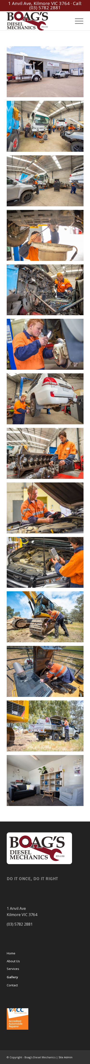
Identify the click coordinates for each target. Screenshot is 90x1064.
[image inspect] (47, 291)
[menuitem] (76, 20)
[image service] (47, 237)
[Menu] (76, 20)
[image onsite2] (47, 673)
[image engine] (47, 455)
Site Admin (65, 1057)
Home (11, 953)
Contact (12, 985)
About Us (13, 961)
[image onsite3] (47, 727)
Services (13, 969)
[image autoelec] (47, 564)
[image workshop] (47, 182)
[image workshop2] (47, 128)
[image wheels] (47, 400)
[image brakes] (47, 346)
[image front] (47, 73)
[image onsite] (47, 618)
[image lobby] (47, 782)
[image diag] (47, 509)
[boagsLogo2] (37, 20)
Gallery (12, 977)
